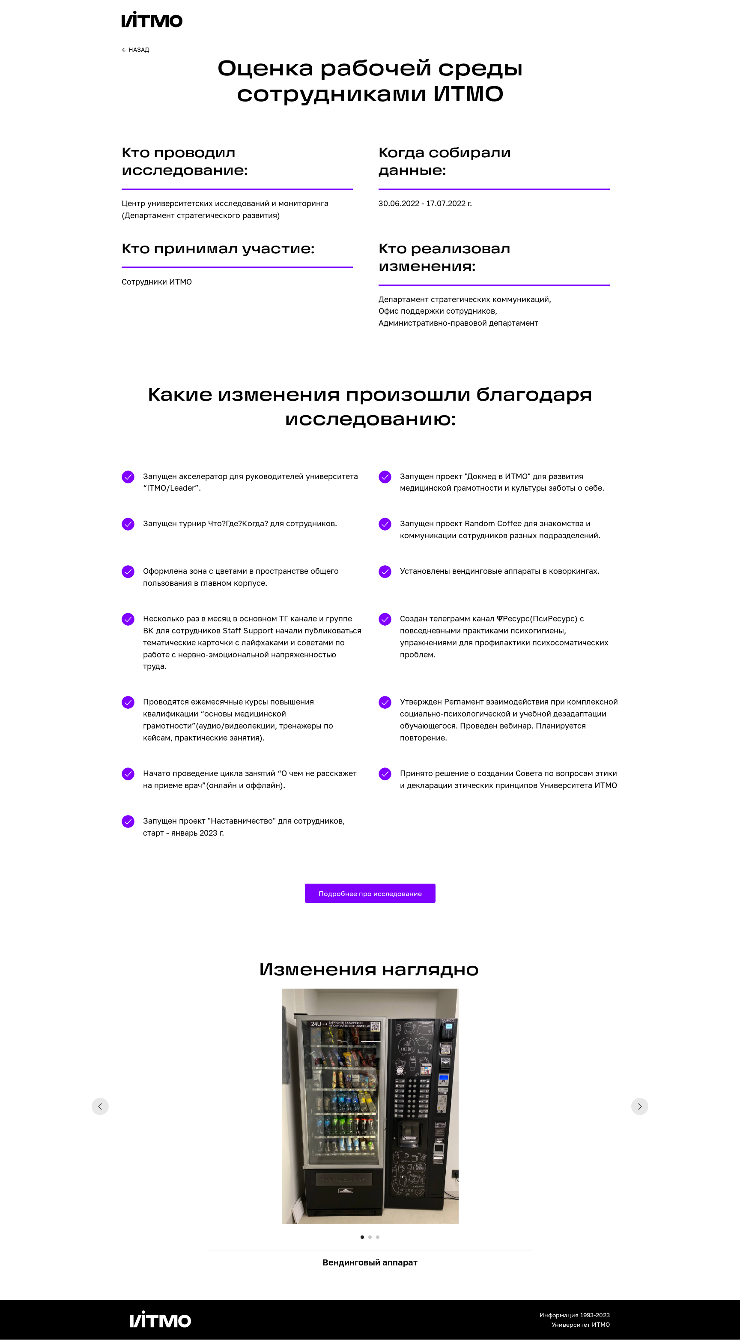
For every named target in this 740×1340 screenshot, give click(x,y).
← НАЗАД (135, 49)
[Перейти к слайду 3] (377, 1237)
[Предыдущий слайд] (100, 1106)
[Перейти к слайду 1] (362, 1237)
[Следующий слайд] (639, 1106)
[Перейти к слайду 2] (370, 1237)
